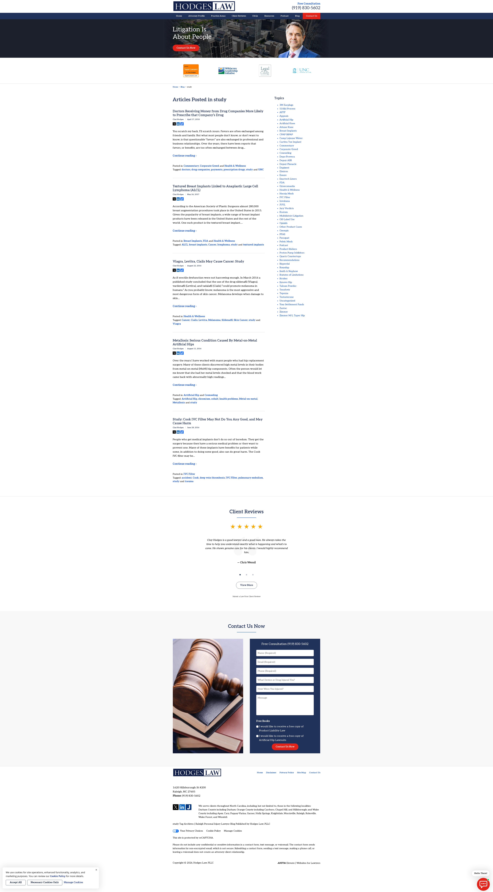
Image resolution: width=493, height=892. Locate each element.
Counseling (211, 395)
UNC (261, 169)
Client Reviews (239, 16)
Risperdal (284, 263)
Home (179, 16)
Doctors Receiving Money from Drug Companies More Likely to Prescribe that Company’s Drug (218, 113)
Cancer (212, 244)
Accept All (16, 882)
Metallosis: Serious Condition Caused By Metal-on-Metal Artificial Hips (215, 342)
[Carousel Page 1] (240, 575)
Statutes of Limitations (291, 275)
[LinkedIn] (182, 807)
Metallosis (179, 402)
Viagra (177, 324)
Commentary (191, 166)
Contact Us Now (186, 48)
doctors (186, 169)
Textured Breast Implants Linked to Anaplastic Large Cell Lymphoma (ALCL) (215, 188)
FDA (205, 241)
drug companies (200, 169)
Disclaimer (271, 772)
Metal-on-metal (248, 399)
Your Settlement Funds (291, 304)
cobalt (214, 399)
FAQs (255, 16)
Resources (269, 16)
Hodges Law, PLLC (203, 862)
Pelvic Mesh (286, 241)
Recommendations (289, 260)
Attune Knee (286, 127)
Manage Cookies (233, 831)
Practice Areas (218, 16)
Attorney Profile (196, 16)
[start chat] (483, 884)
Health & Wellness (235, 166)
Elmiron (283, 171)
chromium (204, 399)
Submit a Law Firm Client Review (246, 596)
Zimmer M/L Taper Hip (292, 315)
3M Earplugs (286, 105)
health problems (228, 399)
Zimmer (283, 311)
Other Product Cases (290, 227)
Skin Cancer (241, 320)
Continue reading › (184, 155)
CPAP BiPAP (286, 134)
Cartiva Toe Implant (290, 142)
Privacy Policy (286, 772)
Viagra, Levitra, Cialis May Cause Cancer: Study (208, 261)
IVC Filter (189, 474)
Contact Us (311, 16)
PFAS (282, 234)
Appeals (283, 116)
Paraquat (284, 238)
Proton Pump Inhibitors (291, 252)
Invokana (284, 201)
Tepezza (283, 293)
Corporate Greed (209, 166)
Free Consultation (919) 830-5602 (285, 644)
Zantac (283, 308)
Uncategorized (287, 300)
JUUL (282, 204)
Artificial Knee (287, 123)
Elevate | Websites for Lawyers (299, 863)
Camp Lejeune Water (291, 138)
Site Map (301, 772)
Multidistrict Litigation (291, 216)
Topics (279, 98)
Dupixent (284, 167)
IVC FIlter (231, 477)
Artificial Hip (191, 395)
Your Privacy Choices (191, 831)
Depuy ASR (285, 160)
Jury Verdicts (286, 208)
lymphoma (223, 244)
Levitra (203, 320)
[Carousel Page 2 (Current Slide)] (246, 575)
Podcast (285, 16)
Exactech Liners (288, 179)
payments (216, 169)
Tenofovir (284, 289)
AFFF (282, 112)
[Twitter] (176, 807)
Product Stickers (288, 249)
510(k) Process (287, 108)
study (249, 169)
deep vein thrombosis (212, 477)
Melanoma (214, 320)
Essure (283, 175)
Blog (297, 16)
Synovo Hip (285, 282)
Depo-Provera (287, 156)
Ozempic (284, 230)
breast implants (198, 244)
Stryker (283, 278)
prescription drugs (234, 169)
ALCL (185, 244)
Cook (196, 477)
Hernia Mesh (286, 193)
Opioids (283, 223)
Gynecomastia (287, 186)
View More (246, 585)
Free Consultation (309, 3)
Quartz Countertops (290, 256)
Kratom (283, 212)
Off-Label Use (287, 219)
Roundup (284, 267)
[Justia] (188, 807)
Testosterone (286, 297)
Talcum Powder (287, 286)
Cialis (194, 320)
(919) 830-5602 (306, 8)
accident (187, 477)
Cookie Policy (213, 831)
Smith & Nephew (288, 271)
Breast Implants (193, 241)
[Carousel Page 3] (253, 575)
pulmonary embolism (250, 477)
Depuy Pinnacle (287, 164)
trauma (189, 481)
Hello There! (480, 873)
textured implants (253, 244)
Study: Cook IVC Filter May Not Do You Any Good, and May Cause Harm (218, 421)
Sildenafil (227, 320)
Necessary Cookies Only (45, 882)
